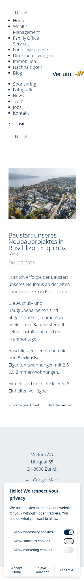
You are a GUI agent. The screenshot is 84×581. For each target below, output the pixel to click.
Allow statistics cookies (31, 541)
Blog (17, 73)
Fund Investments (31, 50)
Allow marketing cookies (32, 550)
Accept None (16, 570)
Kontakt (21, 113)
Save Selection (42, 570)
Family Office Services (26, 41)
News (18, 95)
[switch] (69, 532)
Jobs (17, 107)
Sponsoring (24, 84)
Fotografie (23, 90)
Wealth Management (26, 29)
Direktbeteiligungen (33, 55)
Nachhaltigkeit (27, 67)
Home (19, 20)
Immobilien (24, 61)
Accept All (67, 570)
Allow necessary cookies (33, 532)
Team (18, 101)
